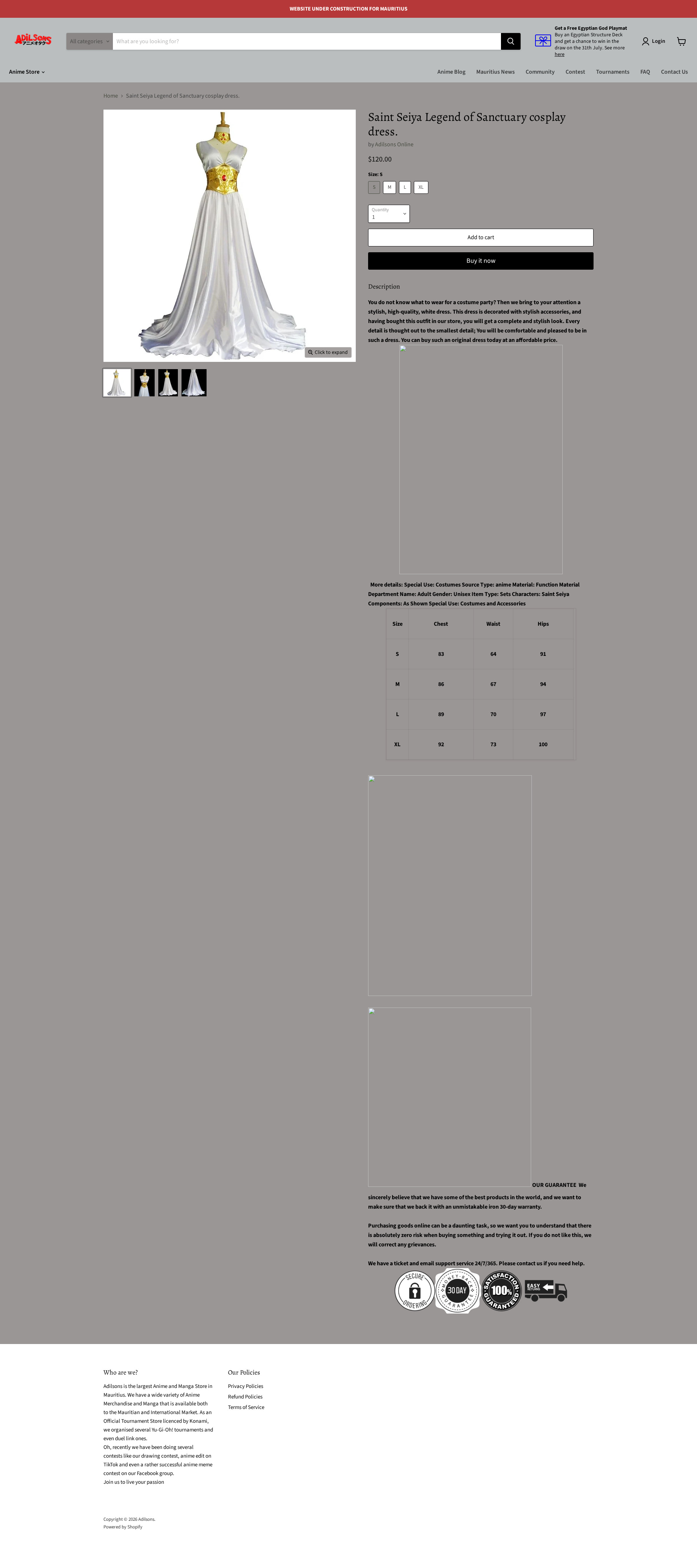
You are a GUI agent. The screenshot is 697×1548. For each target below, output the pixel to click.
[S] (375, 196)
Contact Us (674, 72)
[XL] (422, 196)
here (559, 54)
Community (540, 72)
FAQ (645, 72)
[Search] (511, 41)
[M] (390, 196)
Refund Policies (245, 1397)
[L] (406, 196)
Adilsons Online (394, 144)
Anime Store (25, 72)
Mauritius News (495, 72)
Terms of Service (246, 1407)
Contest (575, 72)
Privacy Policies (245, 1386)
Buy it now (481, 260)
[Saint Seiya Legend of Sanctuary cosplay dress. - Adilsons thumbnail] (117, 382)
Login (658, 41)
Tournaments (612, 72)
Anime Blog (451, 72)
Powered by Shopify (122, 1527)
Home (110, 96)
